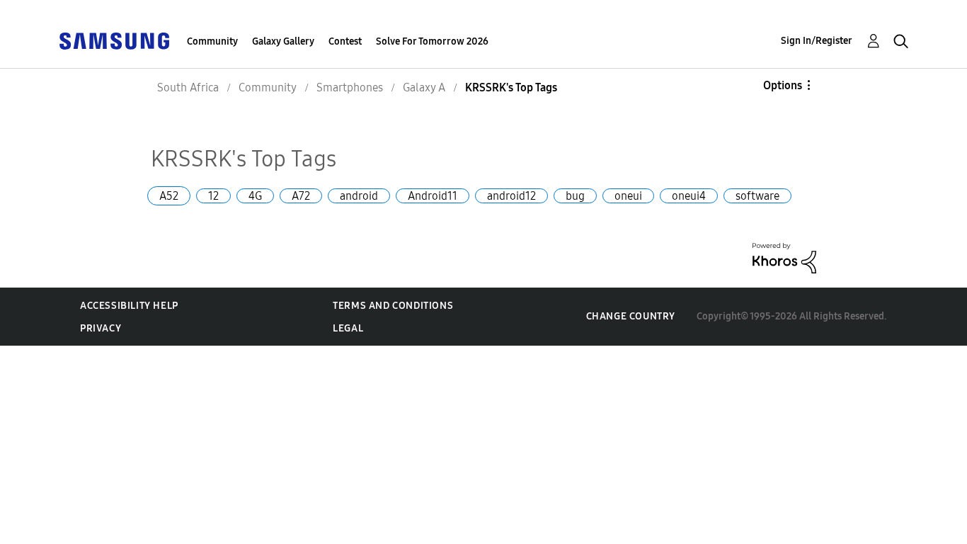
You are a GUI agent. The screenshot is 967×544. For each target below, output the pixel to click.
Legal (348, 328)
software (757, 196)
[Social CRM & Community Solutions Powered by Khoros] (784, 257)
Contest (345, 41)
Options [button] (782, 85)
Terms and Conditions (393, 306)
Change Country (630, 316)
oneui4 (689, 196)
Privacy (100, 328)
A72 (301, 196)
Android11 (432, 196)
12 (213, 196)
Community (212, 41)
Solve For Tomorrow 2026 (432, 41)
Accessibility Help (129, 306)
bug (575, 196)
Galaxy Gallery (283, 41)
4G (255, 196)
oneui (628, 196)
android (359, 196)
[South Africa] (114, 40)
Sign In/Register (816, 41)
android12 (511, 196)
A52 (168, 196)
